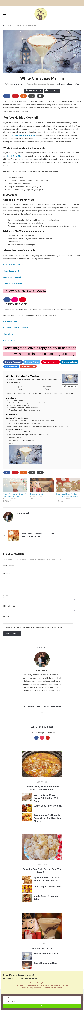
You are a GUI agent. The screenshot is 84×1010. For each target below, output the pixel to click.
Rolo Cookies (9, 340)
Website (6, 617)
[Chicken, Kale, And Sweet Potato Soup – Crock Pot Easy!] (42, 765)
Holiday (69, 84)
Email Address (9, 606)
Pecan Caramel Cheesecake (15, 328)
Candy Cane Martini (16, 156)
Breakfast (42, 864)
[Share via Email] (40, 96)
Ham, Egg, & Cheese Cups (47, 886)
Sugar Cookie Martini (12, 283)
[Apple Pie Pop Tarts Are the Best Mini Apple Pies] (42, 848)
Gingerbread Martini (12, 271)
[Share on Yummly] (23, 96)
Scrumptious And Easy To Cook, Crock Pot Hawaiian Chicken (47, 818)
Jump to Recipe (34, 91)
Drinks (12, 25)
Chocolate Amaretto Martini (22, 135)
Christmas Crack (10, 322)
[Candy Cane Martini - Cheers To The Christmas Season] (15, 485)
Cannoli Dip (8, 334)
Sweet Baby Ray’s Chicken (48, 805)
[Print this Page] (31, 96)
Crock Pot (42, 782)
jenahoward (18, 84)
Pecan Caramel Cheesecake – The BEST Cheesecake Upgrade (38, 535)
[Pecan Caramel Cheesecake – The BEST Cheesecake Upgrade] (13, 535)
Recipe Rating (8, 565)
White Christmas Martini (46, 953)
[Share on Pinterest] (15, 96)
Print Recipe (53, 91)
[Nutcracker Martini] (42, 485)
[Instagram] (34, 513)
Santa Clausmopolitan (13, 265)
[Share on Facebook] (6, 96)
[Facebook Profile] (31, 513)
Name (5, 595)
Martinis (76, 84)
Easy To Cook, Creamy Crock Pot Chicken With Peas (46, 798)
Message (6, 574)
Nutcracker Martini (36, 494)
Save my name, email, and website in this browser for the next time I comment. (34, 627)
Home (5, 25)
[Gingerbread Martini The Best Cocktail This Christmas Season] (68, 485)
